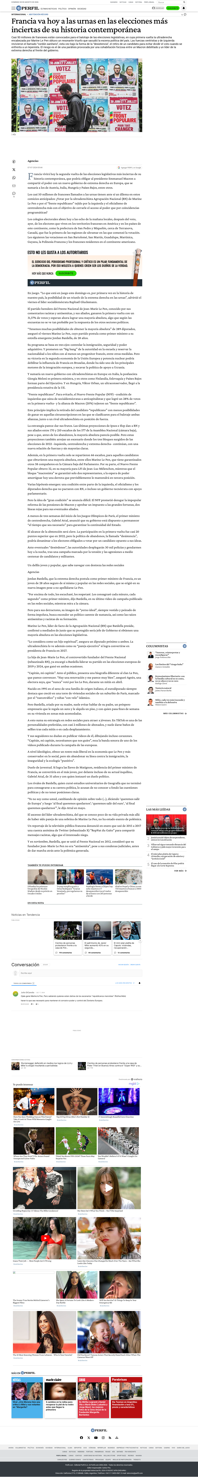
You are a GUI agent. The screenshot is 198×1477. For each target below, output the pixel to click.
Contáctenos (88, 1460)
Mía (113, 1452)
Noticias (123, 2)
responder (25, 1004)
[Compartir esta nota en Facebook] (13, 161)
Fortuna (89, 1452)
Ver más (179, 871)
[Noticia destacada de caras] (93, 1380)
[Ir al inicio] (27, 8)
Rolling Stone (109, 1456)
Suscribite (172, 8)
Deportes (77, 1448)
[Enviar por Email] (13, 185)
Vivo (173, 1448)
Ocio (85, 1448)
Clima (70, 1448)
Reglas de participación (122, 1460)
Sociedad (81, 9)
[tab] (24, 983)
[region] (76, 1022)
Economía (40, 1448)
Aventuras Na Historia (93, 1456)
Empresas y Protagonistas (127, 1448)
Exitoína (138, 2)
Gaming (167, 1448)
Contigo (78, 1456)
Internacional (60, 1448)
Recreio (131, 1456)
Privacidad (99, 1460)
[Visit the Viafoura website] (136, 1079)
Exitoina (158, 1448)
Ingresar (160, 8)
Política (62, 9)
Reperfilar (102, 1448)
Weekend (81, 1452)
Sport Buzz (121, 1456)
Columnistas (157, 646)
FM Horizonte (130, 1452)
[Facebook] (81, 1438)
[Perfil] (28, 1373)
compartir (126, 1004)
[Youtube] (96, 1438)
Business (113, 2)
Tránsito (137, 1460)
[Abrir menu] (13, 8)
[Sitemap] (116, 1438)
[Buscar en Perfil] (184, 2)
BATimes (120, 1452)
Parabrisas (99, 1452)
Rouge (107, 1452)
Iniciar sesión (123, 964)
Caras (130, 2)
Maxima (139, 1456)
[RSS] (110, 1438)
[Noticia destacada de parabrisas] (126, 1380)
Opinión (72, 9)
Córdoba (92, 1448)
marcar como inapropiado (135, 1005)
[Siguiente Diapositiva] (140, 940)
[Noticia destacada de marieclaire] (60, 1380)
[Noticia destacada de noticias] (27, 1380)
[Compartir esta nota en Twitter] (13, 169)
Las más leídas (158, 809)
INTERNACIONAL (18, 14)
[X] (88, 1438)
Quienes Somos (75, 1460)
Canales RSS (62, 1460)
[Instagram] (103, 1438)
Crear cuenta (135, 964)
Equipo (108, 1460)
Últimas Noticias (49, 9)
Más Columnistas (173, 713)
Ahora (10, 1448)
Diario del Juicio (183, 1448)
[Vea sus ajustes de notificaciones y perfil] (183, 8)
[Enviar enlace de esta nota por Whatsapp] (13, 177)
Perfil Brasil (149, 2)
